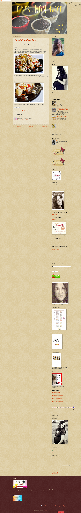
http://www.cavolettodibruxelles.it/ (57, 398)
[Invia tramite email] (15, 107)
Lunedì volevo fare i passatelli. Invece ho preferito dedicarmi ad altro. (62, 109)
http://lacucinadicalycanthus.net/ (57, 394)
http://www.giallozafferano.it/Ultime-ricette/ (59, 400)
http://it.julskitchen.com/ (56, 392)
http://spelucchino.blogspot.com (57, 395)
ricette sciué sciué (31, 110)
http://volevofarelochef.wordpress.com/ (58, 397)
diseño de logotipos (54, 507)
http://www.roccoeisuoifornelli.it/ (57, 401)
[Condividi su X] (17, 107)
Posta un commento (19, 121)
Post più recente (17, 126)
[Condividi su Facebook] (18, 107)
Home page (31, 126)
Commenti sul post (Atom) (21, 129)
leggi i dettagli (54, 214)
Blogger (45, 510)
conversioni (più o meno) (56, 240)
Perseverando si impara (61, 101)
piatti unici (26, 110)
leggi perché (54, 219)
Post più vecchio (45, 126)
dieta (19, 110)
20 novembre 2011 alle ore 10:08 (22, 119)
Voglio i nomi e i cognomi (56, 130)
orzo (21, 110)
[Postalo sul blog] (16, 107)
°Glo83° (18, 116)
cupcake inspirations (55, 249)
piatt (23, 110)
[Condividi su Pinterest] (19, 107)
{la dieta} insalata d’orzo (25, 40)
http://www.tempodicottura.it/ (57, 403)
